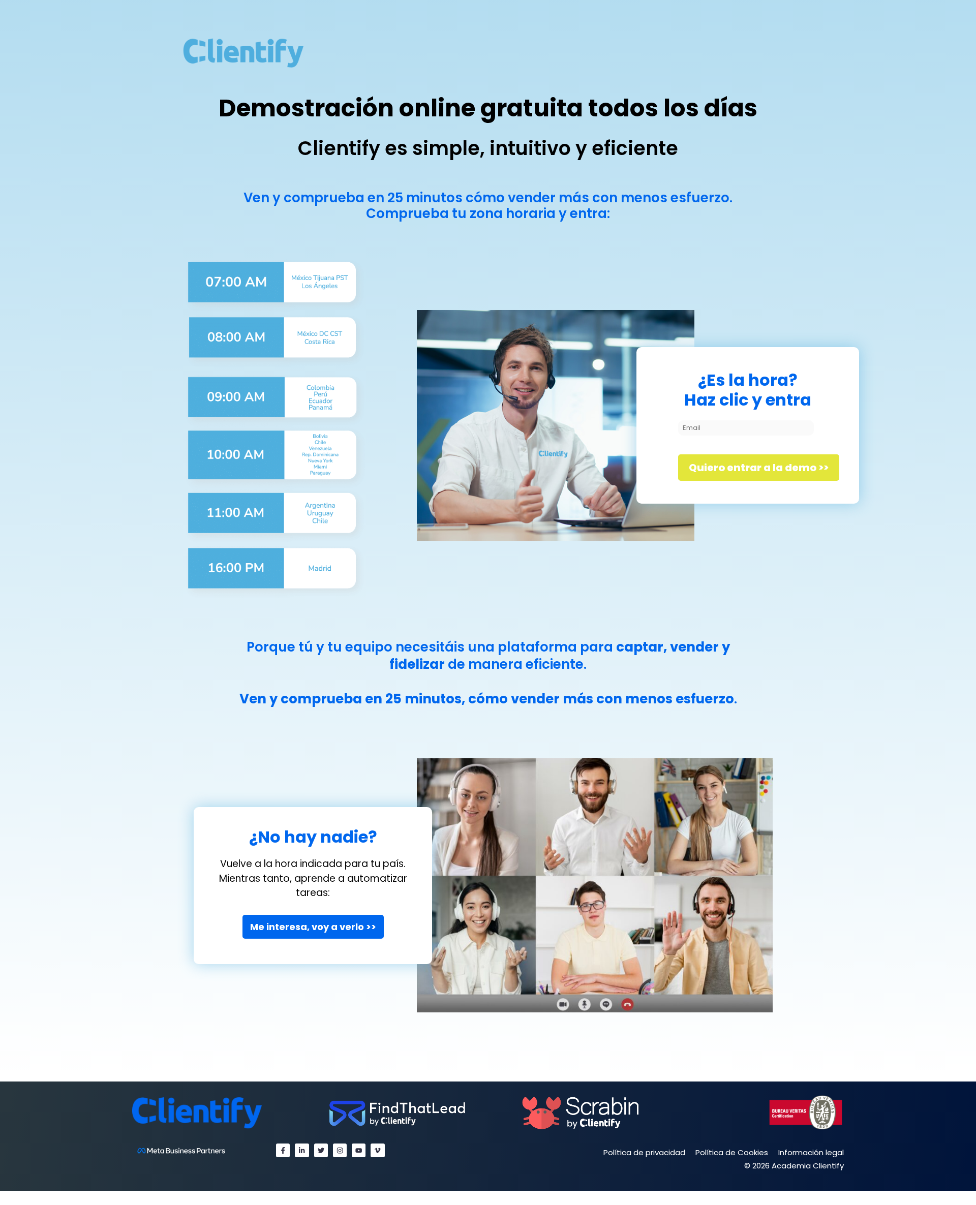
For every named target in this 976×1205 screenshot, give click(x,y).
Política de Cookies (731, 1152)
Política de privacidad (644, 1152)
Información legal (811, 1152)
